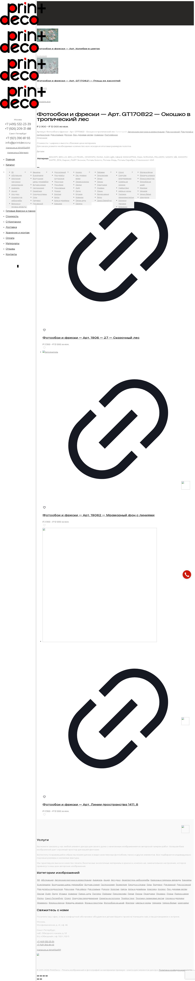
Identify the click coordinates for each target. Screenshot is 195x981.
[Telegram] (185, 832)
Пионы (138, 893)
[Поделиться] (41, 975)
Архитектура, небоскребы (135, 880)
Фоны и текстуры (94, 903)
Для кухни (69, 889)
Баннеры (186, 880)
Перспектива (119, 893)
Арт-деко (116, 880)
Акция (106, 880)
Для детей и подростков (50, 889)
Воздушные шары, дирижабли (67, 884)
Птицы (170, 893)
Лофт (48, 893)
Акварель (97, 880)
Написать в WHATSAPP (18, 147)
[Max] (185, 489)
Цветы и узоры (143, 903)
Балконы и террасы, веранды (165, 880)
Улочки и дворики (174, 898)
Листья (40, 893)
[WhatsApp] (185, 724)
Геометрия (121, 884)
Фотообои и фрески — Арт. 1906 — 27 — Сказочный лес (91, 337)
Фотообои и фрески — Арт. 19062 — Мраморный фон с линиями (99, 515)
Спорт (67, 898)
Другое (68, 135)
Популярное (111, 135)
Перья (131, 893)
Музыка (63, 893)
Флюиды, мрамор (75, 903)
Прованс (160, 893)
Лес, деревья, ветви (83, 135)
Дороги (105, 889)
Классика (152, 889)
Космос (162, 889)
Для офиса (80, 889)
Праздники (149, 893)
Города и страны (136, 884)
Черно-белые (169, 903)
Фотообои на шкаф (114, 903)
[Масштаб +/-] (46, 975)
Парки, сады (84, 893)
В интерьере (44, 884)
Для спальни (57, 135)
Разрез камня (181, 893)
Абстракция (47, 880)
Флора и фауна (56, 903)
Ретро (40, 898)
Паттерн (96, 893)
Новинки (98, 135)
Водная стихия (92, 884)
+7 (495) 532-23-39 (45, 941)
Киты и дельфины (137, 889)
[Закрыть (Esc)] (38, 975)
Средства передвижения (85, 898)
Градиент (157, 884)
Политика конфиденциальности (175, 970)
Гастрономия (108, 884)
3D (38, 880)
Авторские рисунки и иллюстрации (146, 131)
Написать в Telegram (17, 152)
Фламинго (42, 903)
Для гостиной (173, 131)
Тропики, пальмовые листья (150, 898)
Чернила (156, 903)
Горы (149, 884)
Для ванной (170, 884)
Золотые (114, 889)
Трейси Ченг (127, 898)
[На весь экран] (44, 975)
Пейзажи (106, 893)
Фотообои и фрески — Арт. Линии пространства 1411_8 (90, 804)
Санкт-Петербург (54, 898)
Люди (55, 893)
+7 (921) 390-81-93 (45, 944)
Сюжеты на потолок (109, 898)
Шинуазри (183, 903)
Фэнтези (129, 903)
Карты (123, 889)
